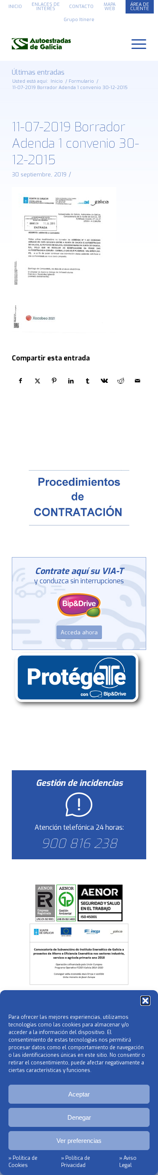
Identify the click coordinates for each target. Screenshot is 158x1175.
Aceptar (79, 1094)
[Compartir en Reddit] (121, 381)
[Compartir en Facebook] (20, 381)
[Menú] (134, 43)
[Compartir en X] (37, 381)
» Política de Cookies (22, 1162)
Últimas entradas (38, 72)
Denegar (79, 1117)
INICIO (15, 6)
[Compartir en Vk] (104, 381)
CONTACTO (81, 6)
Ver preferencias (79, 1140)
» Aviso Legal (128, 1162)
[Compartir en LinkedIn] (71, 381)
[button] (145, 1000)
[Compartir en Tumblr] (88, 381)
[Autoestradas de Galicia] (65, 43)
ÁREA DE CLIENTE (139, 6)
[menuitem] (15, 7)
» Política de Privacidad (75, 1162)
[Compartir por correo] (137, 381)
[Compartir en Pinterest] (54, 381)
